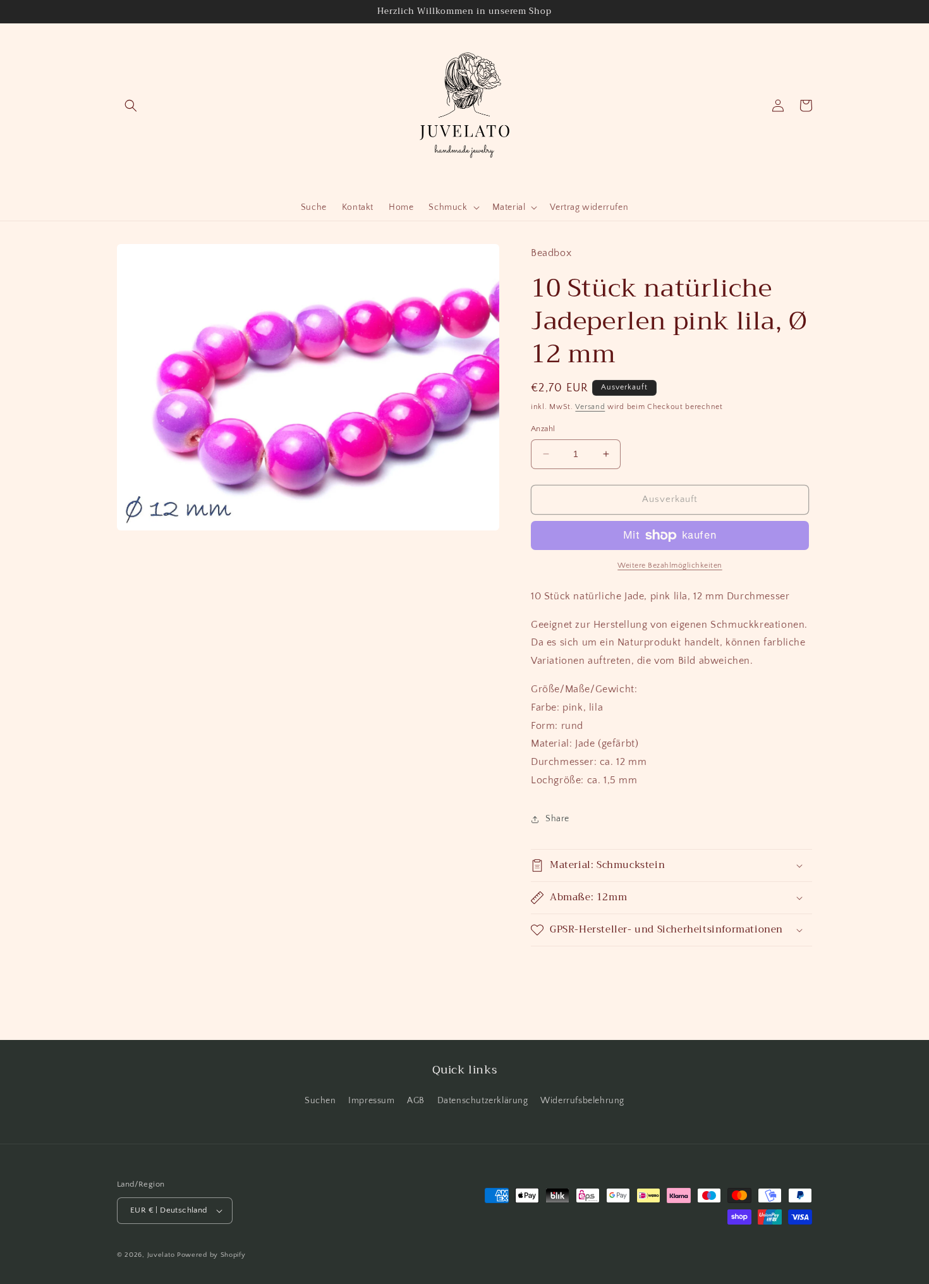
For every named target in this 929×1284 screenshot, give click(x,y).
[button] (131, 105)
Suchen (320, 1101)
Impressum (371, 1101)
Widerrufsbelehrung (582, 1101)
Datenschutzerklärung (482, 1101)
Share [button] (557, 819)
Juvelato (161, 1255)
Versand (590, 407)
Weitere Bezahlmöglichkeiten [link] (669, 565)
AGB (416, 1101)
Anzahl (543, 428)
